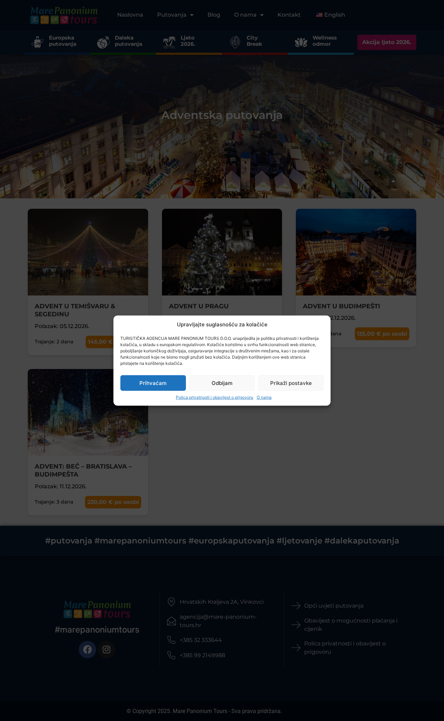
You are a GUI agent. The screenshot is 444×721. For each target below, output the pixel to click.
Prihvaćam (152, 382)
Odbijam (222, 382)
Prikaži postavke (291, 382)
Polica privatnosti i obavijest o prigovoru (214, 397)
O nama (264, 397)
